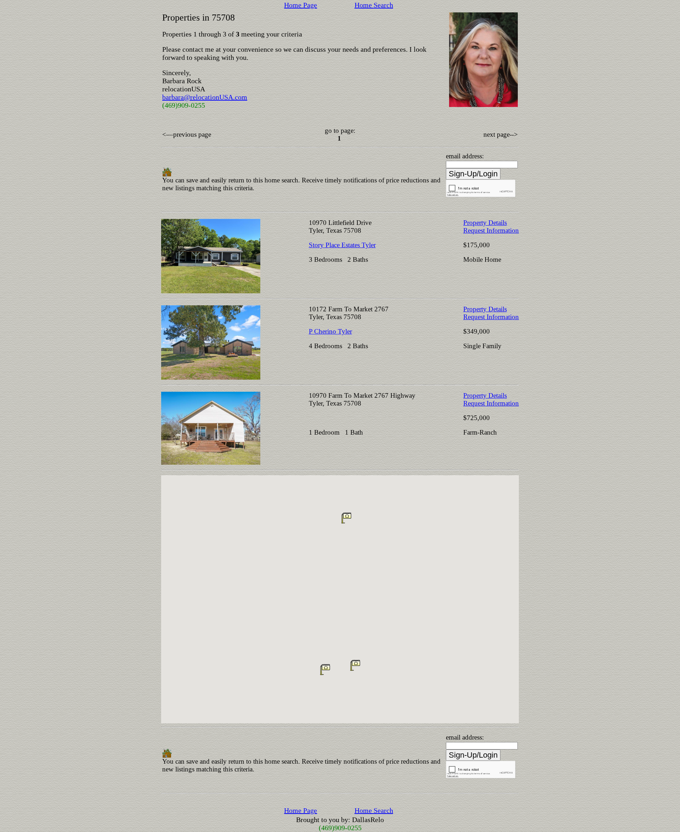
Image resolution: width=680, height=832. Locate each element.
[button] (325, 669)
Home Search (374, 5)
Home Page (300, 5)
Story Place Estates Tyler (342, 245)
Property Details (485, 222)
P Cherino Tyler (330, 331)
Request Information (491, 230)
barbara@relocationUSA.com (204, 97)
